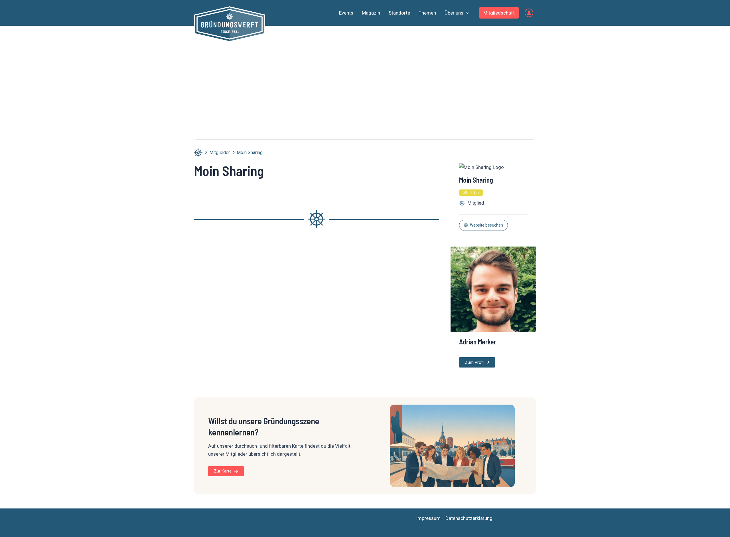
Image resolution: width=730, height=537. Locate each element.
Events (346, 13)
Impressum (428, 518)
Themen (427, 13)
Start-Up (471, 192)
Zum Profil (475, 362)
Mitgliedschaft (499, 13)
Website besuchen (486, 225)
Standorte (399, 13)
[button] (466, 13)
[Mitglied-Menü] (529, 13)
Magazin (371, 13)
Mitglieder (219, 152)
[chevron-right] (205, 152)
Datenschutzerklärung (468, 518)
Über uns (454, 13)
